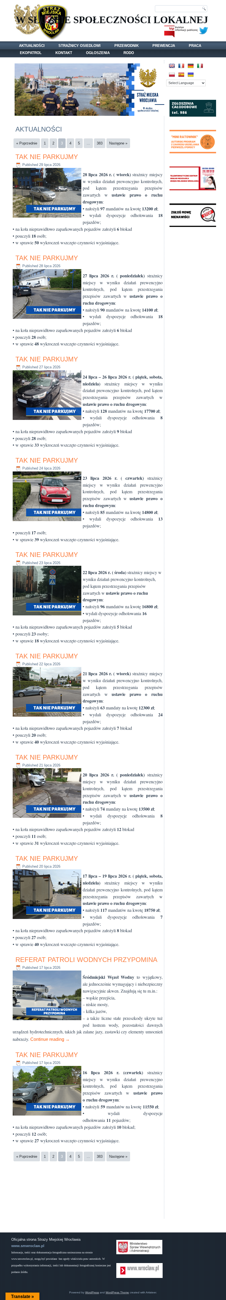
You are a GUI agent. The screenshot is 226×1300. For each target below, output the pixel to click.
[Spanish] (181, 74)
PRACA (195, 46)
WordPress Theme (117, 1292)
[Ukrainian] (191, 74)
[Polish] (172, 74)
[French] (181, 66)
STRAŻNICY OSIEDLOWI (79, 46)
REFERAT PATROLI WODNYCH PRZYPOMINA (86, 959)
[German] (191, 66)
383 (100, 143)
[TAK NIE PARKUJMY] (48, 218)
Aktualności (32, 46)
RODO (128, 53)
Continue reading (50, 1039)
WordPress (92, 1292)
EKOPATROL (31, 53)
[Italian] (200, 66)
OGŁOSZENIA (98, 53)
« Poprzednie (26, 143)
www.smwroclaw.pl (27, 1246)
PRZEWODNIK (126, 46)
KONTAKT (63, 53)
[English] (172, 66)
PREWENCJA (163, 46)
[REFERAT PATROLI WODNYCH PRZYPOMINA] (48, 1020)
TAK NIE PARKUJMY (46, 156)
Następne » (118, 143)
